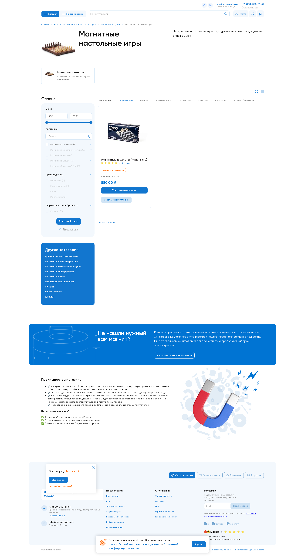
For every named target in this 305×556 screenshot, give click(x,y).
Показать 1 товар (68, 221)
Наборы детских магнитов (60, 281)
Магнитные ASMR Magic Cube (61, 261)
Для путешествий (107, 222)
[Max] (204, 5)
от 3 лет (49, 286)
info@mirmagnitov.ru (227, 4)
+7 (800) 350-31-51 (253, 4)
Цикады (49, 296)
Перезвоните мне (250, 7)
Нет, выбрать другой (60, 486)
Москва (49, 496)
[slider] (46, 122)
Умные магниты (53, 291)
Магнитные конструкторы (59, 271)
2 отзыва (126, 163)
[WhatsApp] (210, 5)
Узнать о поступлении (116, 199)
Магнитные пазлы (55, 276)
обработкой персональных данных (136, 544)
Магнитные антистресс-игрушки (63, 266)
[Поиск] (225, 13)
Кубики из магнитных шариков (61, 256)
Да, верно (58, 479)
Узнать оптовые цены (124, 190)
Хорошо (199, 544)
